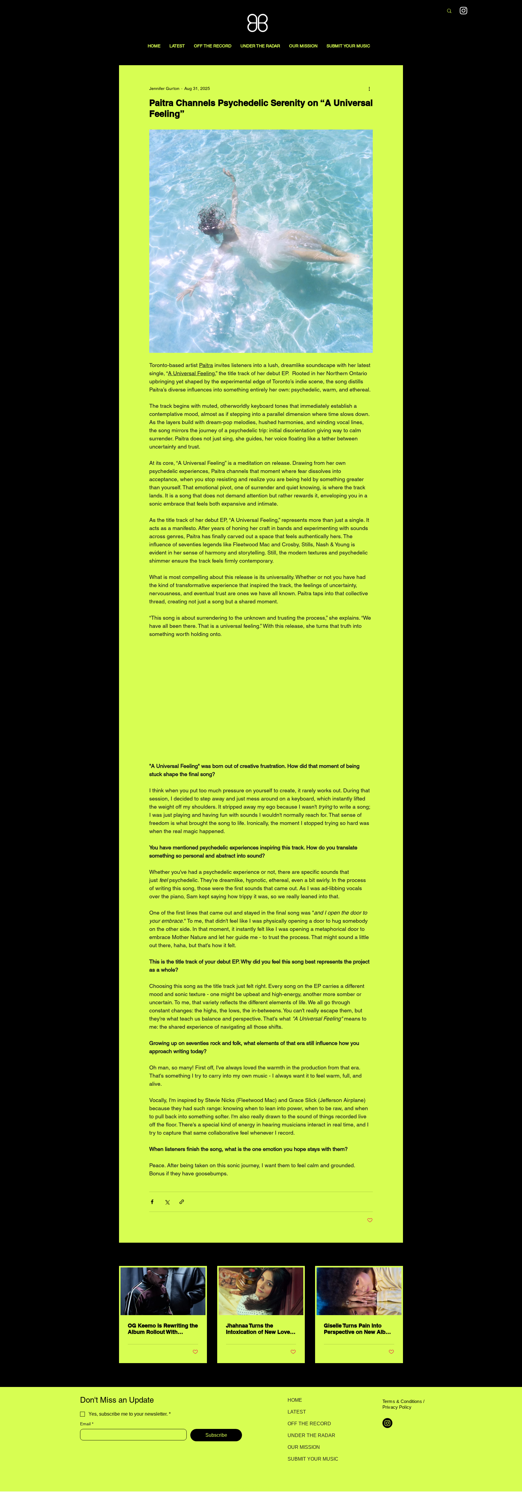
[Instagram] (464, 10)
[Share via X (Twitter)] (167, 1202)
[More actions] (369, 88)
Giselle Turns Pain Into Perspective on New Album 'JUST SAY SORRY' (359, 1328)
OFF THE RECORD (309, 1423)
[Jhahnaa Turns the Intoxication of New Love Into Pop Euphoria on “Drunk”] (261, 1291)
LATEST (297, 1411)
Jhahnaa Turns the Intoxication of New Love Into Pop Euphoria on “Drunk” (258, 1328)
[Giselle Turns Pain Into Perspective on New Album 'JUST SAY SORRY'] (359, 1291)
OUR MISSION (304, 1447)
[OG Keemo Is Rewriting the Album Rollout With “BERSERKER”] (163, 1291)
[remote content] (261, 700)
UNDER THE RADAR (309, 1435)
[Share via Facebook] (152, 1202)
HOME (295, 1400)
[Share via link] (182, 1202)
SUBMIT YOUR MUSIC (309, 1459)
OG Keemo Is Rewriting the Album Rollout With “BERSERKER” (163, 1328)
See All (396, 1254)
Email (86, 1423)
